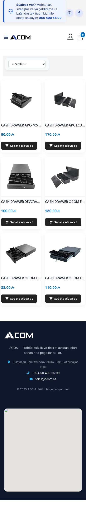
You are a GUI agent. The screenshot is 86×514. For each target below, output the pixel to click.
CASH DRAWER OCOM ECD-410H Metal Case (65, 278)
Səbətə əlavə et (21, 146)
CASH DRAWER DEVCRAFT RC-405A (21, 202)
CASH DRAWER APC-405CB (21, 125)
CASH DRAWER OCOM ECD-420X (21, 278)
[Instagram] (69, 13)
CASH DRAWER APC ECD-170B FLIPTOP (65, 125)
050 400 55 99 (50, 18)
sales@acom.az (45, 379)
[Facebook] (79, 13)
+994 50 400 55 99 (46, 373)
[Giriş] (71, 38)
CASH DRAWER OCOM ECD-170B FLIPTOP (65, 202)
